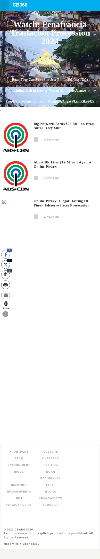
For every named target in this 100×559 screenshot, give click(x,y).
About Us (50, 505)
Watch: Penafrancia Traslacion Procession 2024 (50, 33)
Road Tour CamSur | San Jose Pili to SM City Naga (50, 79)
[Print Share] (5, 284)
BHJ (19, 498)
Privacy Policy (19, 505)
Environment (19, 465)
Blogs (50, 491)
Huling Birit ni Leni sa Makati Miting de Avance (50, 90)
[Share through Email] (5, 295)
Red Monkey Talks (50, 481)
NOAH (50, 471)
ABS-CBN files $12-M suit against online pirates (63, 165)
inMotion (19, 485)
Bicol (50, 17)
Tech (19, 458)
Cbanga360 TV (50, 498)
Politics (50, 86)
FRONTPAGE (18, 451)
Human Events (19, 491)
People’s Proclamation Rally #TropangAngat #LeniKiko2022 (50, 101)
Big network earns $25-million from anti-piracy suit (64, 126)
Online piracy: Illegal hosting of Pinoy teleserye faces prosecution (62, 203)
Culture (50, 451)
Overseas (50, 458)
